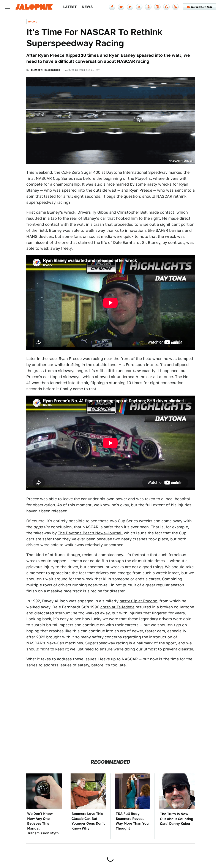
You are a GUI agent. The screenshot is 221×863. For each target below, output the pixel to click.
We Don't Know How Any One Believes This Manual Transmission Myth (43, 823)
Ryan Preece (140, 190)
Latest (70, 7)
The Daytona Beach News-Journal (90, 533)
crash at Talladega (117, 607)
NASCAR (44, 178)
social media (100, 236)
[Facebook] (112, 7)
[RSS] (175, 7)
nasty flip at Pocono (138, 601)
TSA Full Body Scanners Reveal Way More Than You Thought (132, 821)
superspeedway (41, 202)
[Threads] (148, 7)
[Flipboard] (130, 7)
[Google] (166, 7)
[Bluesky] (121, 7)
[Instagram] (157, 7)
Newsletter (201, 7)
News (87, 7)
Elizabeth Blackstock (45, 70)
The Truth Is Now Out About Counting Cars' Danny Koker (176, 819)
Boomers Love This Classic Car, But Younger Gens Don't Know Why (88, 821)
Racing (32, 21)
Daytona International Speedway (136, 172)
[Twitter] (139, 7)
